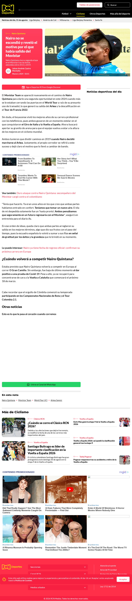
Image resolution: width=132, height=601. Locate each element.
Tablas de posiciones (89, 5)
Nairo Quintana (8, 400)
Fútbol (65, 13)
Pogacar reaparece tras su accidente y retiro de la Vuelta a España (94, 460)
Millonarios (64, 20)
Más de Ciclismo (15, 412)
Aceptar (123, 579)
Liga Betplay (34, 20)
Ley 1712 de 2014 (108, 586)
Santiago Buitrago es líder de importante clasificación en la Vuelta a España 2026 (47, 450)
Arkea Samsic (56, 400)
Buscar (113, 5)
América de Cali (49, 20)
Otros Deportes (97, 13)
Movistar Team (24, 400)
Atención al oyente (108, 565)
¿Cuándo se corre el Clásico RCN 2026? (48, 424)
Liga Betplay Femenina (82, 20)
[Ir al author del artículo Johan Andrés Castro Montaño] (8, 71)
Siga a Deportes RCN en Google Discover (43, 87)
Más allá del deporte (120, 13)
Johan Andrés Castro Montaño (21, 69)
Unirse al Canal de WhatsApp (43, 384)
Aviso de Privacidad (108, 570)
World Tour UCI (40, 400)
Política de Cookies (23, 580)
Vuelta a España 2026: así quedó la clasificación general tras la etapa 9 (94, 442)
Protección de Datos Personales (113, 574)
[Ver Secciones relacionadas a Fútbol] (71, 13)
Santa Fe (98, 20)
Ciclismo (80, 13)
